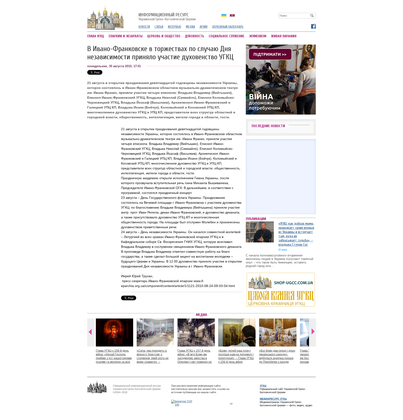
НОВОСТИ (144, 27)
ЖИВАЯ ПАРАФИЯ (283, 36)
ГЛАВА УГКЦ (95, 36)
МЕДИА (190, 27)
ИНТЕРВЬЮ (174, 27)
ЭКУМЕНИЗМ (257, 36)
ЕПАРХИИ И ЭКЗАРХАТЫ (125, 36)
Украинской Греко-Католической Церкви (167, 17)
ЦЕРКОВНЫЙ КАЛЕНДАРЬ (227, 27)
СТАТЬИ (159, 27)
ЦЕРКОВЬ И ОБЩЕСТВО (163, 36)
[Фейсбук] (313, 26)
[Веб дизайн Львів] (231, 404)
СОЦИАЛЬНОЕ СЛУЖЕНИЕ (226, 36)
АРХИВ (204, 27)
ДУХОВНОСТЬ (194, 36)
